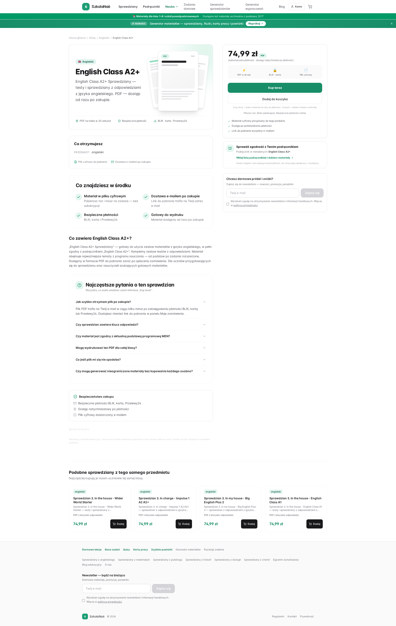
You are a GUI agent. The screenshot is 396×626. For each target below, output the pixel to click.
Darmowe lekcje (92, 549)
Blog (282, 6)
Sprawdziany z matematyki (134, 559)
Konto (298, 6)
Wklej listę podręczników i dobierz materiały (263, 157)
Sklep (92, 37)
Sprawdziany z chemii (257, 559)
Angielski (104, 37)
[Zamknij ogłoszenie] (391, 23)
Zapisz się (312, 193)
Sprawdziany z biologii (228, 559)
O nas (108, 564)
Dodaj (120, 523)
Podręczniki (151, 6)
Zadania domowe (189, 6)
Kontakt (292, 616)
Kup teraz (275, 87)
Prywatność (307, 616)
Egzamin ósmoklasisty (286, 559)
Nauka (170, 6)
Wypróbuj (254, 23)
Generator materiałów (188, 549)
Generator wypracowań (254, 6)
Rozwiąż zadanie (214, 549)
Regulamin (278, 616)
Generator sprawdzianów (220, 6)
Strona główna (77, 37)
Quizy (126, 549)
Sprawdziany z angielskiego (98, 559)
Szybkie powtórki (161, 549)
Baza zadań (112, 549)
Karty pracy (140, 549)
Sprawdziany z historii (198, 559)
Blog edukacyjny (92, 564)
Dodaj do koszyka (275, 99)
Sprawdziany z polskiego (167, 559)
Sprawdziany (128, 6)
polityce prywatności (245, 205)
